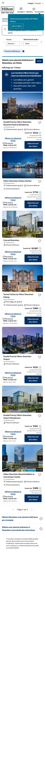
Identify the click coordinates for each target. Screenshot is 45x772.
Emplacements (7, 19)
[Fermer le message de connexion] (42, 16)
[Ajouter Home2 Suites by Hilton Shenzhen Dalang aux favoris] (40, 295)
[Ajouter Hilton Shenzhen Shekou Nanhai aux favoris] (40, 182)
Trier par (9, 39)
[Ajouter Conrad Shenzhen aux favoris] (40, 241)
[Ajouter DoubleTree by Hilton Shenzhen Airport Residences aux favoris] (40, 416)
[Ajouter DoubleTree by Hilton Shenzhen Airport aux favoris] (40, 357)
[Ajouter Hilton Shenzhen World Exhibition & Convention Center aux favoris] (40, 475)
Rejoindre (29, 12)
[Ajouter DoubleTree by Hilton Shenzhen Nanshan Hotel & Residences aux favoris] (40, 123)
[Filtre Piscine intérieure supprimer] (23, 51)
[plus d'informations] (40, 132)
